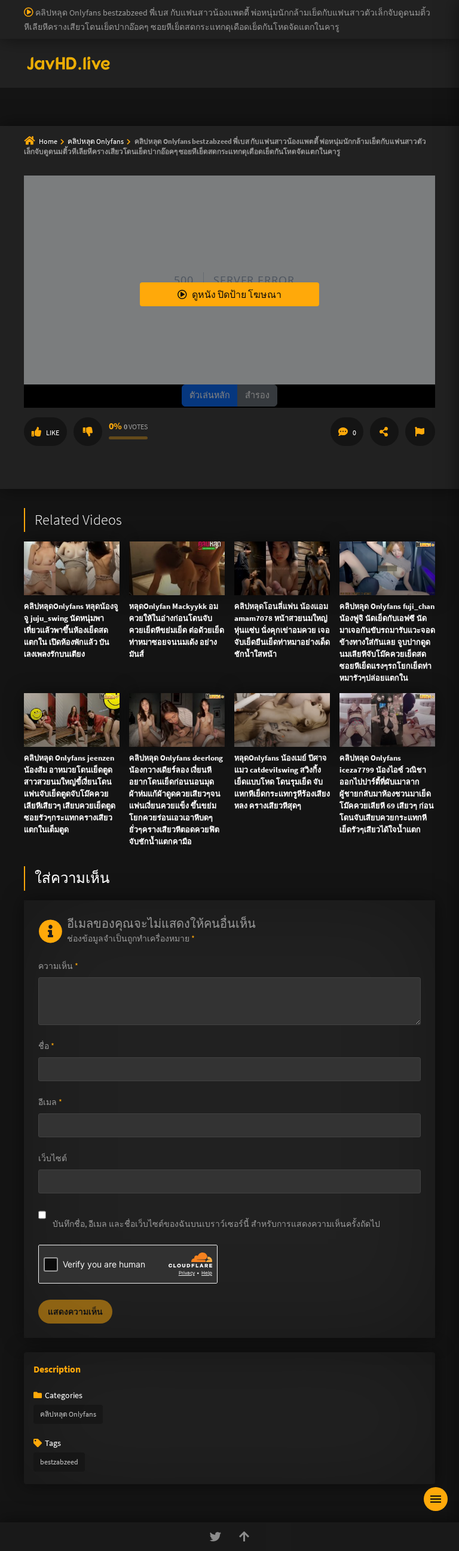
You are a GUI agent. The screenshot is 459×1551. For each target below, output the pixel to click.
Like (52, 432)
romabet (285, 31)
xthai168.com (335, 141)
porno (11, 6)
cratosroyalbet (137, 31)
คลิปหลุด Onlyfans (68, 1414)
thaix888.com (383, 229)
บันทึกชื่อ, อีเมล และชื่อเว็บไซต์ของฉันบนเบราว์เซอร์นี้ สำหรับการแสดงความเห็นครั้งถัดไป (216, 1223)
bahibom (287, 6)
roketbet (322, 31)
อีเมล (50, 1102)
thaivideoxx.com (250, 191)
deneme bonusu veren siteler (362, 6)
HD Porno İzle (202, 318)
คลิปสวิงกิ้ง (133, 88)
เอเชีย (288, 116)
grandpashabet (371, 31)
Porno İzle (251, 318)
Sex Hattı (40, 56)
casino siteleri (130, 18)
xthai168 (318, 318)
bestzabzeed (59, 1461)
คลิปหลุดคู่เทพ (384, 88)
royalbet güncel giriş (146, 6)
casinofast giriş (237, 31)
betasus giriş (383, 18)
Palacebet (206, 6)
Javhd (287, 318)
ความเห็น (58, 966)
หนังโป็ (232, 116)
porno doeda (85, 6)
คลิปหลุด (203, 88)
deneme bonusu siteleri (202, 18)
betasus (426, 18)
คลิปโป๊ (174, 116)
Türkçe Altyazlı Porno (98, 56)
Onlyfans (64, 88)
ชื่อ (46, 1046)
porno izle (42, 6)
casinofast (247, 6)
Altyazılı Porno (146, 318)
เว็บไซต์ (52, 1158)
